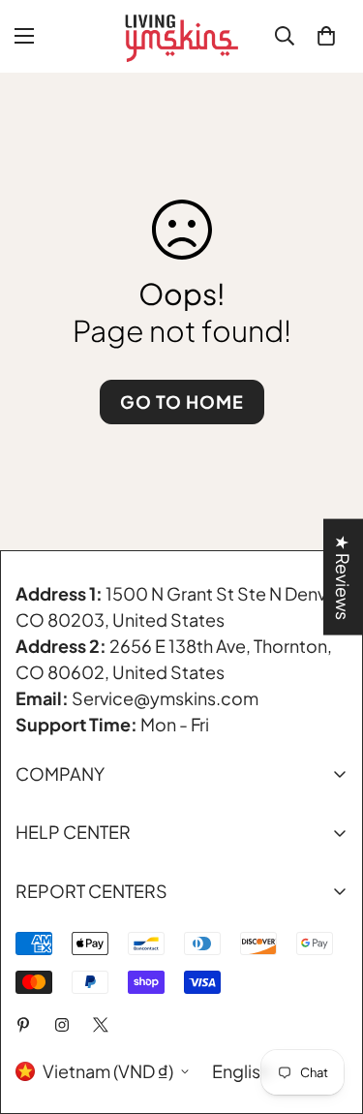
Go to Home (182, 401)
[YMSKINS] (182, 36)
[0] (326, 36)
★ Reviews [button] (343, 577)
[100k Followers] (62, 1025)
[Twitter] (100, 1025)
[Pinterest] (23, 1025)
